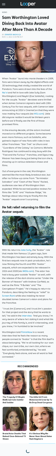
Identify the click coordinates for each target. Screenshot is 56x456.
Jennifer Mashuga (13, 35)
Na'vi (5, 92)
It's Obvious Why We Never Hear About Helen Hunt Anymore (40, 436)
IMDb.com (27, 271)
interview (27, 315)
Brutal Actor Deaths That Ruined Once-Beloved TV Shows (14, 436)
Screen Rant (8, 295)
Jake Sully (26, 250)
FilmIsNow (26, 332)
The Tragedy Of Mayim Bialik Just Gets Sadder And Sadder (14, 400)
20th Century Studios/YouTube (42, 243)
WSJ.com (38, 113)
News (4, 12)
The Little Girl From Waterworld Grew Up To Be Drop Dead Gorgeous (40, 400)
